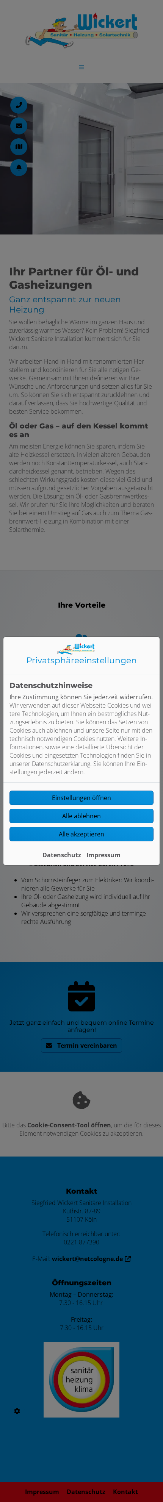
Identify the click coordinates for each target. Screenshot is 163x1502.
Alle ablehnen (81, 816)
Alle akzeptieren (81, 834)
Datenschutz (61, 855)
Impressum (103, 855)
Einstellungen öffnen (81, 798)
